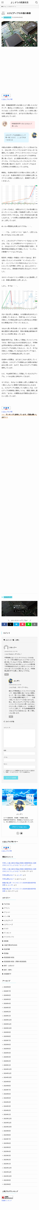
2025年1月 (7, 1065)
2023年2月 (7, 1159)
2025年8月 (7, 1036)
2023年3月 (7, 1155)
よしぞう (17, 681)
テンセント (7, 933)
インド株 (7, 916)
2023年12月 (8, 1118)
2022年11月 (7, 1172)
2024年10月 (8, 1077)
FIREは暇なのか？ (8, 875)
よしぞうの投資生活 (19, 2)
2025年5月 (7, 1048)
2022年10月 (8, 1176)
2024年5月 (7, 1098)
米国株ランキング (7, 1200)
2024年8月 (7, 1086)
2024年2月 (7, 1110)
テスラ (6, 928)
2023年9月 (7, 1131)
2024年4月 (7, 1102)
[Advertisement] (19, 68)
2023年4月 (7, 1151)
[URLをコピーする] (34, 624)
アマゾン (7, 908)
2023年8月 (7, 1135)
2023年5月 (7, 1147)
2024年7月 (7, 1090)
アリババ (7, 912)
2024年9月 (7, 1081)
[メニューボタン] (2, 2)
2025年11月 (7, 1024)
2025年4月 (7, 1053)
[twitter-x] (17, 833)
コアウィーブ (8, 924)
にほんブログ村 (7, 99)
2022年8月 (7, 1184)
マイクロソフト (9, 937)
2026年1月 (7, 1016)
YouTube (7, 904)
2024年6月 (7, 1094)
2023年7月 (7, 1139)
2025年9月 (7, 1032)
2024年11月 (7, 1073)
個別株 (6, 941)
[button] (4, 624)
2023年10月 (8, 1127)
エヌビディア (7, 17)
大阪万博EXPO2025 (10, 945)
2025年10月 (8, 1028)
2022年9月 (7, 1180)
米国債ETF (7, 974)
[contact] (21, 833)
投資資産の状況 (9, 957)
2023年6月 (7, 1143)
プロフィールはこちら (19, 827)
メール (5, 757)
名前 (5, 750)
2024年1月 (7, 1114)
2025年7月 (7, 1040)
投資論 (6, 953)
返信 (6, 674)
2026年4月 (7, 1003)
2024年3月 (7, 1106)
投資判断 (7, 949)
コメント (7, 727)
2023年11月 (7, 1122)
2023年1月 (7, 1164)
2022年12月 (8, 1168)
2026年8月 (7, 987)
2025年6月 (7, 1044)
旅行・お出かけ (9, 965)
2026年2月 (7, 1011)
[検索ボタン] (36, 2)
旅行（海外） (8, 970)
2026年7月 (7, 991)
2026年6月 (7, 995)
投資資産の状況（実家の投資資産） (15, 961)
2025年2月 (7, 1061)
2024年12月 (8, 1069)
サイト (5, 764)
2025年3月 (7, 1057)
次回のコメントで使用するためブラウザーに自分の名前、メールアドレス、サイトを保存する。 (20, 771)
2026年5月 (7, 999)
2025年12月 (8, 1020)
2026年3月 (7, 1007)
